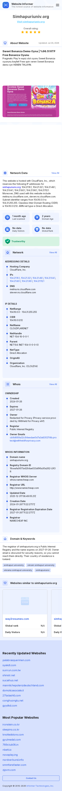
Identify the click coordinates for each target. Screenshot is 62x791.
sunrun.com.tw (12, 670)
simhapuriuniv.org (12, 187)
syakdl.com (9, 665)
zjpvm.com (9, 769)
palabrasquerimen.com (16, 660)
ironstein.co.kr (11, 724)
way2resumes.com (17, 618)
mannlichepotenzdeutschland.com (23, 685)
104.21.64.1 (50, 278)
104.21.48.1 (38, 278)
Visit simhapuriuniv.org (31, 21)
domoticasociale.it (13, 690)
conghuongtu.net (13, 700)
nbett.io (7, 749)
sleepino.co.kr (11, 729)
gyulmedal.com (12, 739)
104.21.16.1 (15, 278)
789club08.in (10, 744)
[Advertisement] (31, 76)
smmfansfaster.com (14, 764)
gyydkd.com (10, 705)
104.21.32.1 (26, 278)
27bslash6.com (12, 695)
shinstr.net (9, 675)
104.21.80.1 (15, 281)
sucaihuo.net (10, 680)
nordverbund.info (13, 759)
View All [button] (55, 173)
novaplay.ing (10, 754)
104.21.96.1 (27, 281)
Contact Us (31, 778)
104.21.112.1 (39, 281)
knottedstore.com (13, 734)
